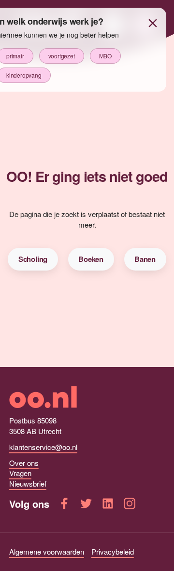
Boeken (90, 259)
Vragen (20, 473)
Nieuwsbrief (27, 483)
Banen (145, 259)
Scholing (32, 259)
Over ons (24, 463)
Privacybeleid (112, 551)
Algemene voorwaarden (46, 551)
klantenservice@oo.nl (43, 447)
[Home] (87, 397)
